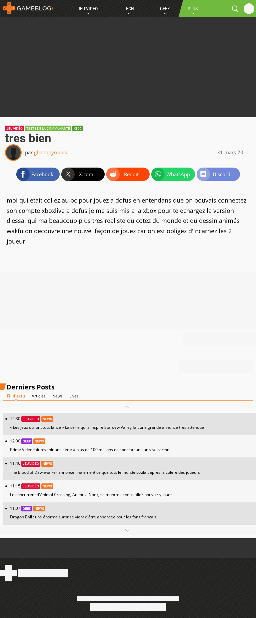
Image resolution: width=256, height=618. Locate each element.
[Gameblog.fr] (26, 8)
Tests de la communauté (48, 128)
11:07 (83, 512)
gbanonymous (50, 152)
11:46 (105, 467)
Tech (129, 8)
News (57, 396)
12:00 (89, 445)
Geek (165, 8)
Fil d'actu (16, 396)
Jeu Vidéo (88, 8)
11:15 (91, 490)
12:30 (107, 423)
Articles (39, 396)
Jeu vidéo (14, 128)
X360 (78, 128)
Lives (74, 396)
